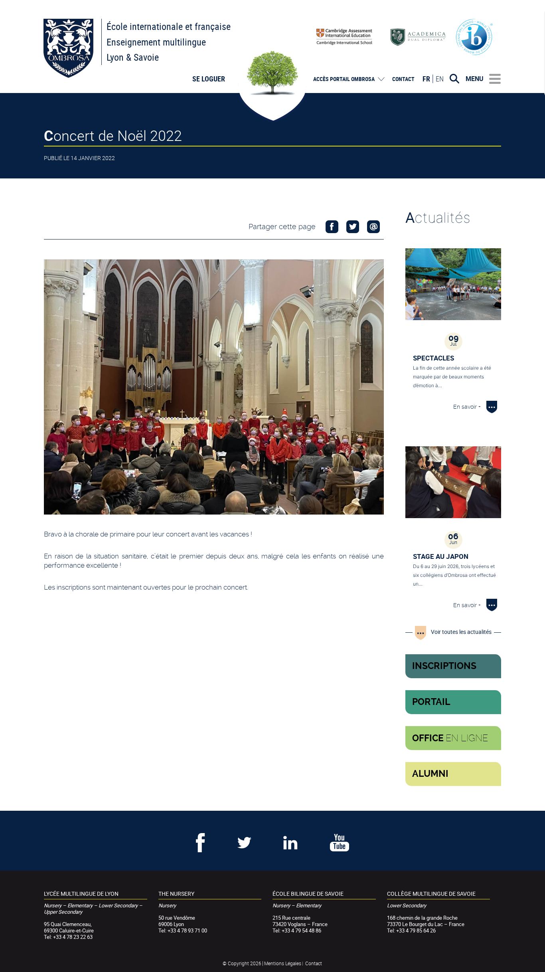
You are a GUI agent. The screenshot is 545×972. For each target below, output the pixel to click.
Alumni (430, 773)
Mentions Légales (282, 963)
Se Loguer (208, 78)
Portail (431, 702)
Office (450, 738)
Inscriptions (444, 666)
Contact (403, 79)
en (440, 78)
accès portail (344, 79)
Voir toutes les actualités (461, 631)
